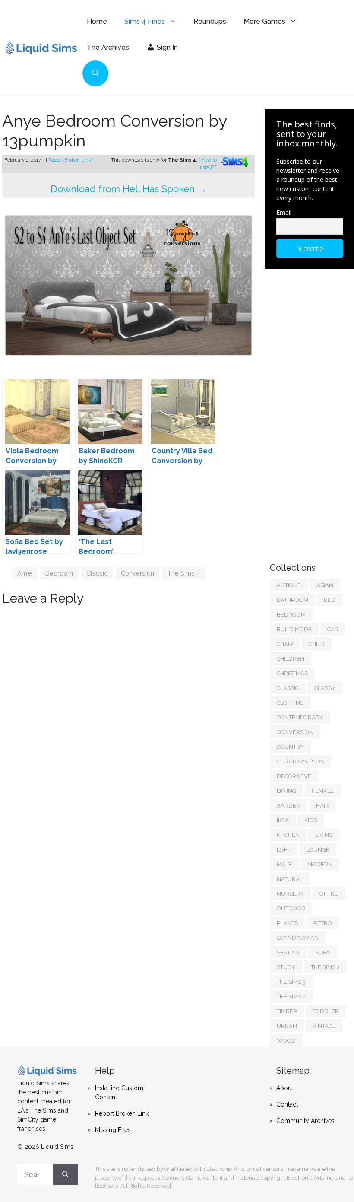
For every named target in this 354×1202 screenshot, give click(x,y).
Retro (322, 923)
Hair (322, 805)
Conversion (137, 573)
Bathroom (292, 600)
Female (323, 791)
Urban (287, 1026)
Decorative (294, 776)
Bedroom (59, 573)
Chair (285, 644)
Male (284, 864)
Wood (286, 1040)
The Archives (108, 47)
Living (324, 835)
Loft (284, 849)
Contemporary (300, 717)
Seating (288, 952)
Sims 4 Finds (144, 21)
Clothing (290, 703)
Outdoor (291, 908)
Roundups (209, 21)
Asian (324, 585)
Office (329, 893)
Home (97, 21)
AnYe (24, 573)
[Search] (65, 1174)
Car (332, 629)
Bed (329, 600)
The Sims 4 (184, 573)
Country (290, 747)
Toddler (326, 1011)
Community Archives (305, 1120)
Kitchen (288, 835)
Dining (286, 791)
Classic (96, 573)
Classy (324, 688)
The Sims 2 (325, 967)
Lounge (317, 849)
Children (290, 658)
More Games (264, 21)
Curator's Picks (300, 761)
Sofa (322, 952)
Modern (319, 864)
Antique (289, 585)
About (284, 1087)
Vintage (324, 1026)
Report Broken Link (70, 160)
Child (317, 644)
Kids (310, 820)
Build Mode (294, 629)
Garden (288, 805)
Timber (287, 1011)
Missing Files (113, 1129)
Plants (287, 923)
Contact (287, 1104)
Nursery (290, 893)
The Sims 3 (291, 982)
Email (283, 212)
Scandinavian (298, 938)
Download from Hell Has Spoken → (129, 188)
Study (286, 967)
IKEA (283, 820)
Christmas (292, 673)
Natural (290, 879)
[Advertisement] (312, 411)
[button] (95, 73)
